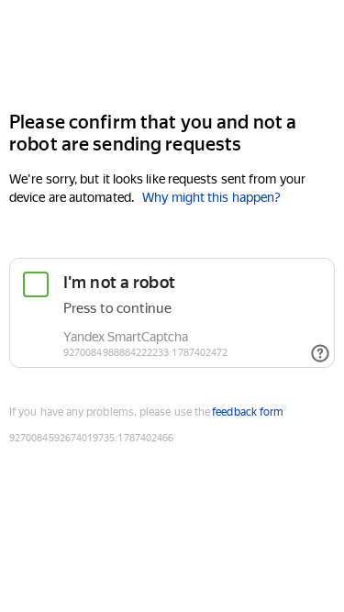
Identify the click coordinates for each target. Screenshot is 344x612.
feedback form (247, 412)
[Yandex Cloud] (172, 54)
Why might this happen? (211, 197)
